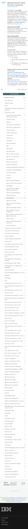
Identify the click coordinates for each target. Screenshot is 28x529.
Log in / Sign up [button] (22, 89)
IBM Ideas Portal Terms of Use (18, 498)
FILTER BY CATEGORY (9, 97)
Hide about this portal (12, 6)
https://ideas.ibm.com (16, 23)
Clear (24, 97)
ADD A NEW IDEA (14, 94)
